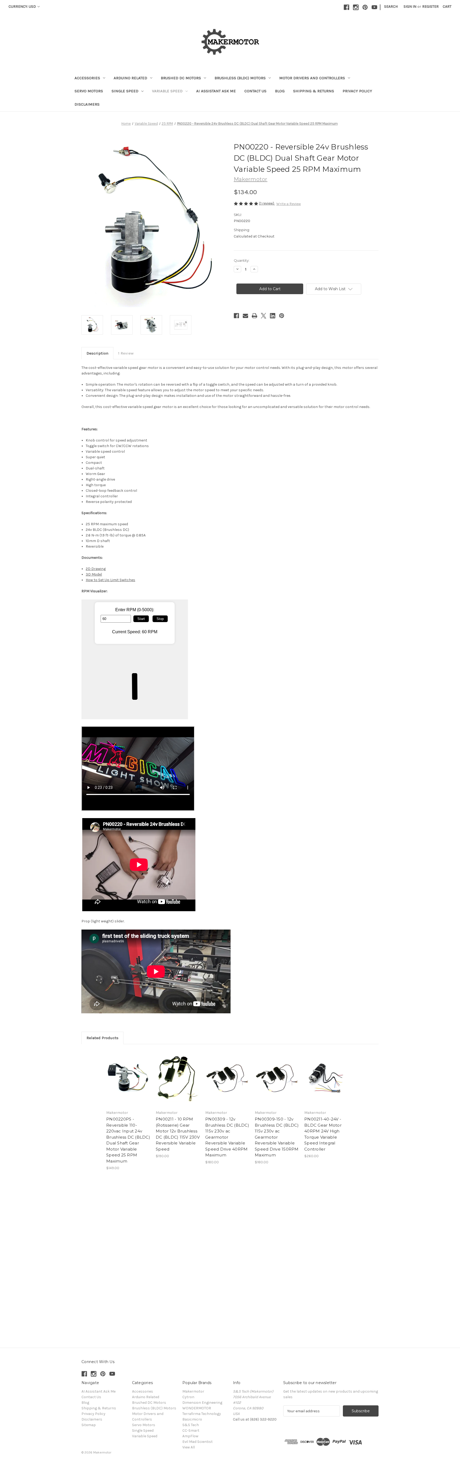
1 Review (126, 353)
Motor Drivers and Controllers (312, 78)
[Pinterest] (365, 7)
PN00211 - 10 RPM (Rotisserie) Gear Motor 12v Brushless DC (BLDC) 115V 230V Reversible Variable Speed (178, 1134)
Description (97, 353)
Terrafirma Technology (201, 1413)
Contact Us (255, 91)
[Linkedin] (272, 315)
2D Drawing (96, 569)
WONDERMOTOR (196, 1408)
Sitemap (88, 1425)
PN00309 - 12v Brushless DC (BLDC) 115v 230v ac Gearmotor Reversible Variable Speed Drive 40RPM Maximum (227, 1137)
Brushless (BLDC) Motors (240, 78)
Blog (280, 91)
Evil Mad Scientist (197, 1441)
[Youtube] (374, 7)
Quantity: (241, 260)
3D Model (94, 574)
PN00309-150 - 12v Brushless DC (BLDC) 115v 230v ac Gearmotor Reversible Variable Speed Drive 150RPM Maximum (277, 1137)
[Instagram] (356, 7)
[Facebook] (346, 7)
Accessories (87, 78)
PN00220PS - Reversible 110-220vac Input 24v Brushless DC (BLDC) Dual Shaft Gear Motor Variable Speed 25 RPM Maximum (128, 1140)
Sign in (410, 6)
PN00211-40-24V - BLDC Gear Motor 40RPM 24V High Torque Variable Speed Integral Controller (323, 1134)
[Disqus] (230, 1257)
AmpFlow (190, 1436)
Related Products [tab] (102, 1037)
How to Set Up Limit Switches (110, 580)
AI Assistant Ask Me (216, 91)
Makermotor (193, 1391)
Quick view (128, 1078)
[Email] (245, 315)
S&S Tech (190, 1425)
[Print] (254, 315)
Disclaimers (87, 104)
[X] (263, 315)
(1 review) (267, 203)
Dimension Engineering (202, 1402)
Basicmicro (192, 1419)
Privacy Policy (357, 91)
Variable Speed (167, 91)
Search (391, 6)
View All (188, 1447)
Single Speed (125, 91)
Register (430, 6)
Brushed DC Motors (181, 78)
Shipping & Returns (313, 91)
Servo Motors (89, 91)
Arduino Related (130, 78)
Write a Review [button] (288, 204)
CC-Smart (190, 1430)
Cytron (188, 1397)
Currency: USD (23, 6)
